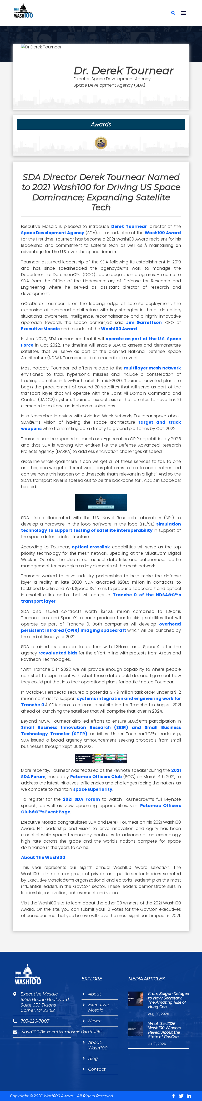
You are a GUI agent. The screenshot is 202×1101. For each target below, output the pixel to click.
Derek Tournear (129, 226)
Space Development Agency (52, 233)
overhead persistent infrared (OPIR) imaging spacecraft (101, 627)
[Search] (173, 12)
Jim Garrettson (143, 322)
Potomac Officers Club (96, 777)
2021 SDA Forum (81, 799)
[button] (183, 13)
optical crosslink (91, 547)
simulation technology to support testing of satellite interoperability (101, 527)
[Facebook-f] (173, 1096)
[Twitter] (181, 1096)
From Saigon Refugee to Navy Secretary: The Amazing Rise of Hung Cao (168, 1000)
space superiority (92, 789)
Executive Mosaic (40, 329)
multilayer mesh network (152, 368)
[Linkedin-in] (189, 1096)
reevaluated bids (57, 653)
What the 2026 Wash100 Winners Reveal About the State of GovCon (164, 1030)
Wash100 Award (163, 233)
